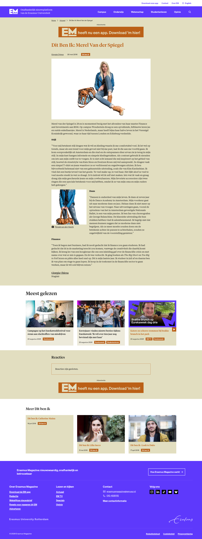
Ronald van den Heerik (64, 226)
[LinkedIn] (158, 492)
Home (53, 20)
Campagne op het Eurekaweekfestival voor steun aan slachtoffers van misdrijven (49, 332)
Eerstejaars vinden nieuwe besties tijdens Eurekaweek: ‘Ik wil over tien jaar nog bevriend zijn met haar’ (99, 334)
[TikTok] (164, 492)
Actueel (62, 20)
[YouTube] (170, 492)
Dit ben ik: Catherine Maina (41, 418)
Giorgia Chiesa (57, 54)
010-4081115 (113, 495)
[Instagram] (152, 492)
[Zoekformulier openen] (190, 12)
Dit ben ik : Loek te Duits (142, 445)
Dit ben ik (85, 54)
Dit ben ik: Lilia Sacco (90, 445)
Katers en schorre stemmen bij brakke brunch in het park (149, 332)
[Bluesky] (176, 492)
